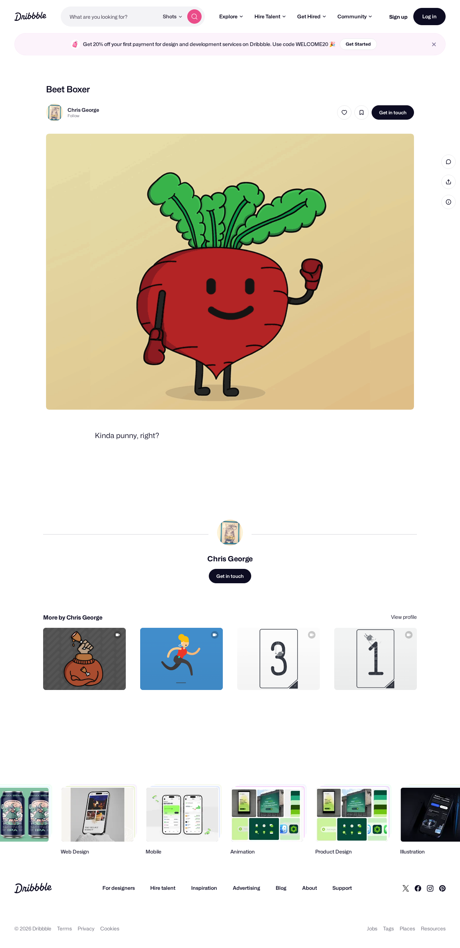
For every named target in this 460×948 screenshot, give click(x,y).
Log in (429, 16)
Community (352, 16)
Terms (64, 928)
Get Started (358, 44)
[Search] (194, 16)
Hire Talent (267, 16)
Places (407, 928)
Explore (228, 16)
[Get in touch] (84, 677)
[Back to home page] (30, 16)
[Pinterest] (442, 888)
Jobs (372, 928)
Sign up (398, 17)
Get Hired (309, 16)
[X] (405, 888)
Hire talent (162, 888)
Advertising (246, 888)
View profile (404, 617)
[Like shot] (344, 112)
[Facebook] (418, 888)
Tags (388, 928)
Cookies (109, 928)
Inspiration (204, 888)
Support (342, 888)
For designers (118, 888)
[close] (434, 44)
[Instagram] (430, 888)
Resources (433, 928)
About (309, 888)
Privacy (86, 928)
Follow (73, 115)
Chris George (83, 110)
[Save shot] (361, 112)
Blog (281, 888)
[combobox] (109, 16)
